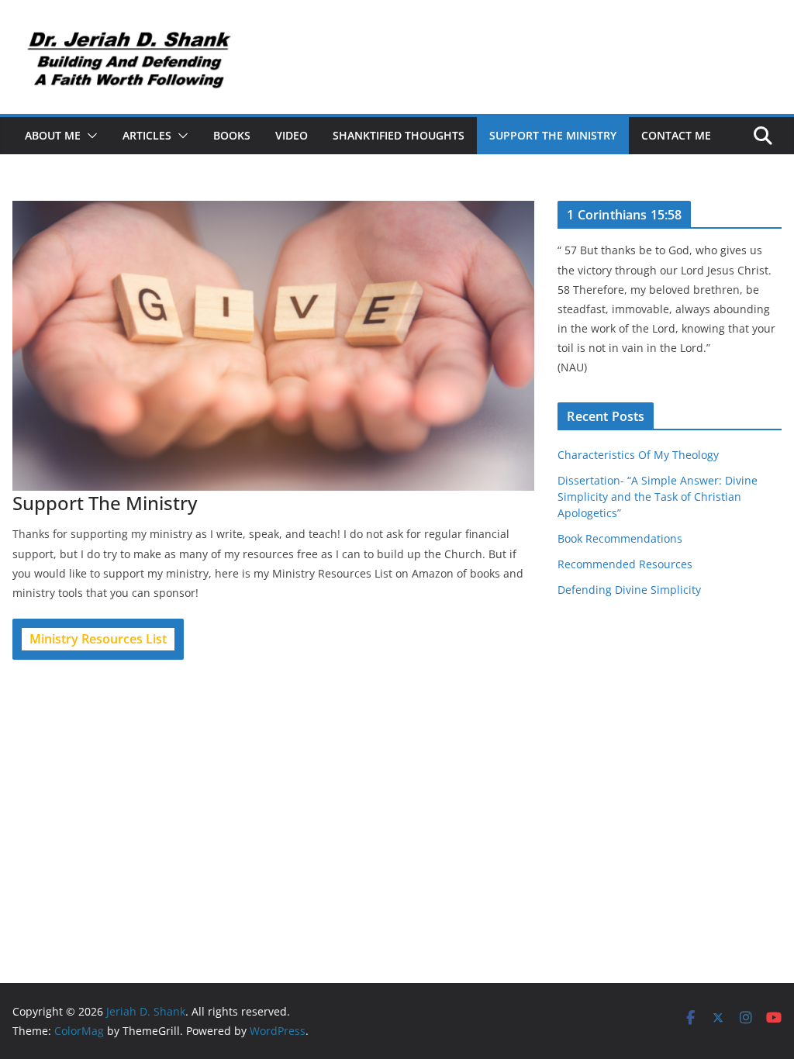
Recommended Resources (625, 564)
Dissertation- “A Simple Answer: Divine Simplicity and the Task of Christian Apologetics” (658, 496)
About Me (53, 135)
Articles (147, 135)
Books (231, 135)
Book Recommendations (620, 538)
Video (291, 135)
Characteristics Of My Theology (638, 454)
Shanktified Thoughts (398, 135)
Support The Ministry (552, 135)
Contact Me (676, 135)
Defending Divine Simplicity (629, 589)
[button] (89, 136)
